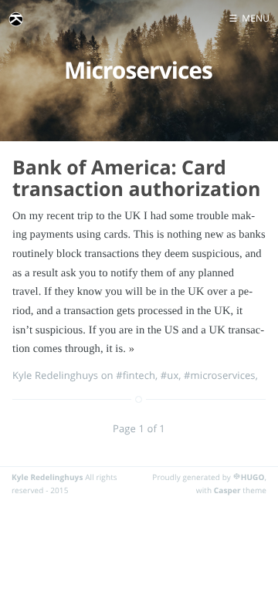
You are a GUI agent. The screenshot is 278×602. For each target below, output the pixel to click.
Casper (227, 490)
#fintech (135, 375)
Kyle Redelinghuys (47, 477)
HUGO (253, 477)
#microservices (220, 375)
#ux (170, 375)
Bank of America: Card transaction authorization (136, 178)
